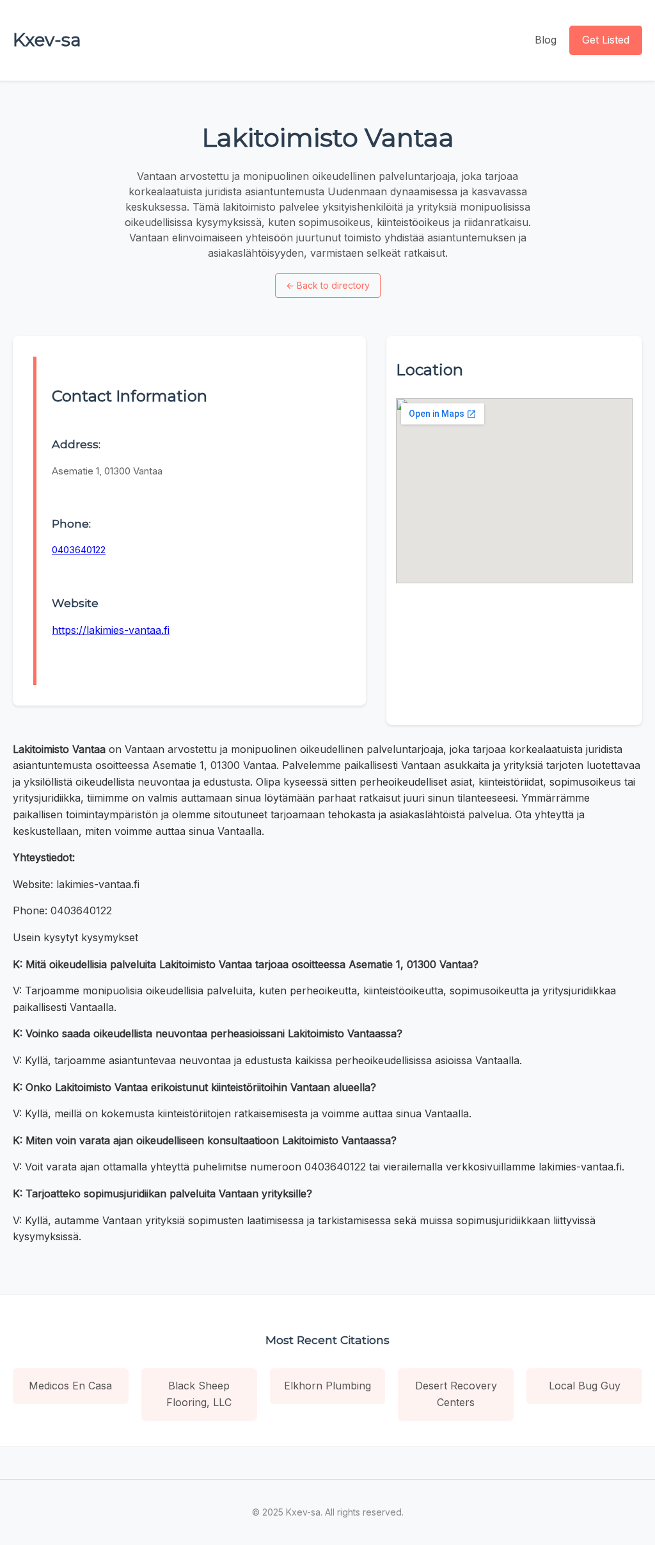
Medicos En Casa (70, 1385)
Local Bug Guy (584, 1385)
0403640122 (79, 550)
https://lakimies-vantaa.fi (111, 630)
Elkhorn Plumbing (327, 1385)
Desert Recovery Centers (456, 1394)
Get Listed (605, 39)
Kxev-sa (47, 40)
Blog (545, 39)
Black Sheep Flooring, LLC (199, 1394)
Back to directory (328, 285)
